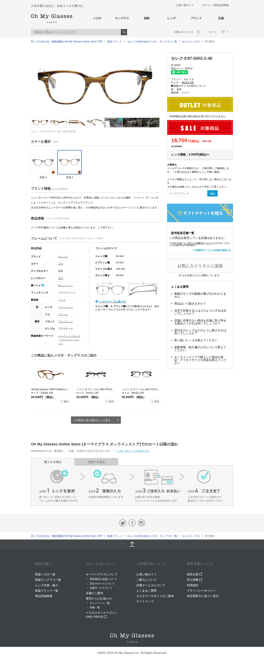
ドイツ (62, 299)
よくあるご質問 (146, 590)
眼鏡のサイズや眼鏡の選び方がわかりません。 (200, 295)
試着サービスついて (101, 587)
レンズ (171, 18)
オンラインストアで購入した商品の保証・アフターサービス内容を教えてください (200, 359)
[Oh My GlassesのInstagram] (141, 523)
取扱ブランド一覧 (46, 590)
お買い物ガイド (185, 5)
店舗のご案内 (94, 593)
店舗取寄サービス (202, 243)
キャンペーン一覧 (100, 603)
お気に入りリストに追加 (200, 266)
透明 (60, 278)
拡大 (66, 401)
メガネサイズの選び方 (112, 301)
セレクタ (63, 256)
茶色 (60, 263)
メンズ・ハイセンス (69, 335)
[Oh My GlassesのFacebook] (132, 523)
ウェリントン (65, 307)
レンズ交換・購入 (46, 585)
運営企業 (193, 574)
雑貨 (147, 18)
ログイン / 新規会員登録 (215, 5)
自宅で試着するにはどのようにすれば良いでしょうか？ (200, 312)
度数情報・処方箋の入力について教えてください (200, 349)
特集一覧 (95, 607)
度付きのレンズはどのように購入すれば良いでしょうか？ (200, 332)
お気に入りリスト (186, 31)
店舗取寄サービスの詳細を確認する (213, 250)
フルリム (63, 314)
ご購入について (146, 579)
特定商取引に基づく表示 (203, 596)
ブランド (196, 18)
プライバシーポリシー (201, 590)
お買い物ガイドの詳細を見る (133, 451)
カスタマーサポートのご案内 (155, 596)
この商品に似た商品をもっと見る (91, 420)
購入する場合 (52, 462)
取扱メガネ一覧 (45, 574)
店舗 (221, 18)
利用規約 (192, 585)
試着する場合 (96, 462)
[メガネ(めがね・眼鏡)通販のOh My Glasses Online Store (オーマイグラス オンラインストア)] (132, 638)
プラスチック (65, 321)
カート (216, 31)
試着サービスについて (150, 585)
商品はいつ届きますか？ (190, 303)
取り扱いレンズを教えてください (196, 340)
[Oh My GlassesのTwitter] (122, 523)
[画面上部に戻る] (132, 544)
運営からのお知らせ (99, 598)
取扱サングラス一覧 (48, 579)
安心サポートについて (102, 583)
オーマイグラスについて (102, 574)
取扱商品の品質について (103, 579)
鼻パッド (36, 285)
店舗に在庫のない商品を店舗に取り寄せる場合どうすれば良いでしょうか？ (200, 322)
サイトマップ (145, 601)
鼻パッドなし (65, 285)
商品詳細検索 (43, 596)
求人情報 (193, 579)
